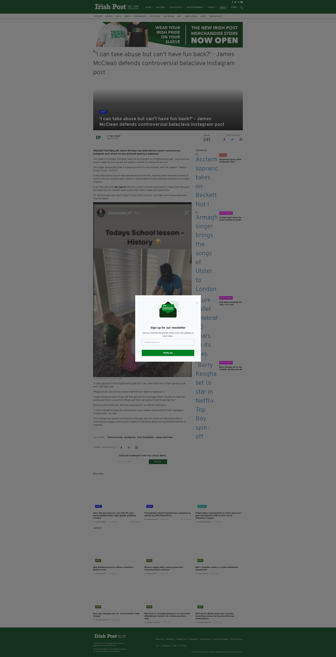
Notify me (168, 353)
